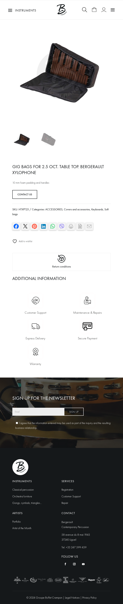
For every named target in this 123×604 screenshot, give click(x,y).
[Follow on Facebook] (65, 564)
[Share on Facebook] (16, 226)
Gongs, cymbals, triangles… (27, 503)
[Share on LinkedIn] (43, 226)
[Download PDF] (80, 226)
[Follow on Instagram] (74, 564)
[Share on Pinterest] (34, 226)
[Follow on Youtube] (83, 564)
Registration (67, 489)
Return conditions (61, 266)
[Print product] (71, 226)
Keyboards (97, 209)
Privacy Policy (89, 597)
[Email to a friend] (89, 226)
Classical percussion (23, 489)
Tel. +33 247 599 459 (74, 547)
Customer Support (71, 496)
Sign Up (73, 411)
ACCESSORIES (53, 209)
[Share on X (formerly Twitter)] (25, 226)
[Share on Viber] (62, 226)
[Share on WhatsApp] (53, 226)
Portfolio (16, 521)
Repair (65, 503)
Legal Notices (72, 597)
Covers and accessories (77, 209)
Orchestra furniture (22, 496)
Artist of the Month (21, 528)
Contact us (24, 194)
